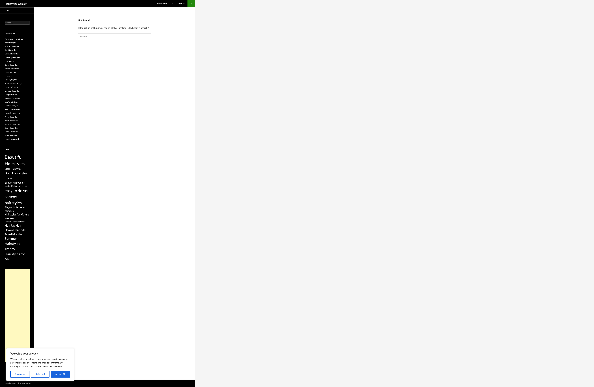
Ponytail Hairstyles (12, 113)
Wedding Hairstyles (12, 139)
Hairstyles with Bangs (13, 83)
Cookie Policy (178, 4)
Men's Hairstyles (11, 102)
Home (7, 10)
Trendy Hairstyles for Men (15, 254)
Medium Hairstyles (12, 98)
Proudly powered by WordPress (17, 383)
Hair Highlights (11, 80)
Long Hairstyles (11, 94)
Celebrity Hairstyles (12, 57)
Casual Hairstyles (11, 54)
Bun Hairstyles (10, 50)
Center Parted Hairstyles (16, 186)
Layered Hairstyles (12, 91)
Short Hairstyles (11, 128)
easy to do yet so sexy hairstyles (17, 196)
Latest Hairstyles (11, 87)
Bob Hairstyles (10, 42)
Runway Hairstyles (12, 124)
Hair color (9, 76)
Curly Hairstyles (11, 65)
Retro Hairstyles (11, 120)
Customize (20, 374)
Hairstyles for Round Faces (15, 222)
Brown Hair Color (15, 182)
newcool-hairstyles (12, 109)
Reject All (40, 374)
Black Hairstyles (13, 168)
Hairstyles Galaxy (16, 3)
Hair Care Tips (10, 72)
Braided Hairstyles (12, 46)
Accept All (60, 374)
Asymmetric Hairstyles (14, 39)
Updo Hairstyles (11, 132)
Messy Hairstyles (11, 106)
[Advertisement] (17, 315)
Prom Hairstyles (11, 117)
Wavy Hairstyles (11, 135)
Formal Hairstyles (12, 68)
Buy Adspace (162, 4)
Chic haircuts (10, 61)
